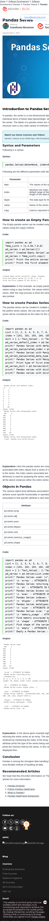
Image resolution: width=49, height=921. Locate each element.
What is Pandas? (16, 792)
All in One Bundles (13, 887)
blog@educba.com (35, 17)
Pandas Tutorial (30, 4)
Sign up (7, 891)
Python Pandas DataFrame (21, 789)
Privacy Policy (38, 917)
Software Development (18, 1)
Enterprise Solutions (14, 869)
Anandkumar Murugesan (22, 27)
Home (2, 1)
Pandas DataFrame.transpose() (23, 796)
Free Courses (10, 873)
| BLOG (25, 9)
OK (45, 902)
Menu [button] (42, 9)
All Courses (9, 882)
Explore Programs (12, 878)
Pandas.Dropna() (16, 786)
